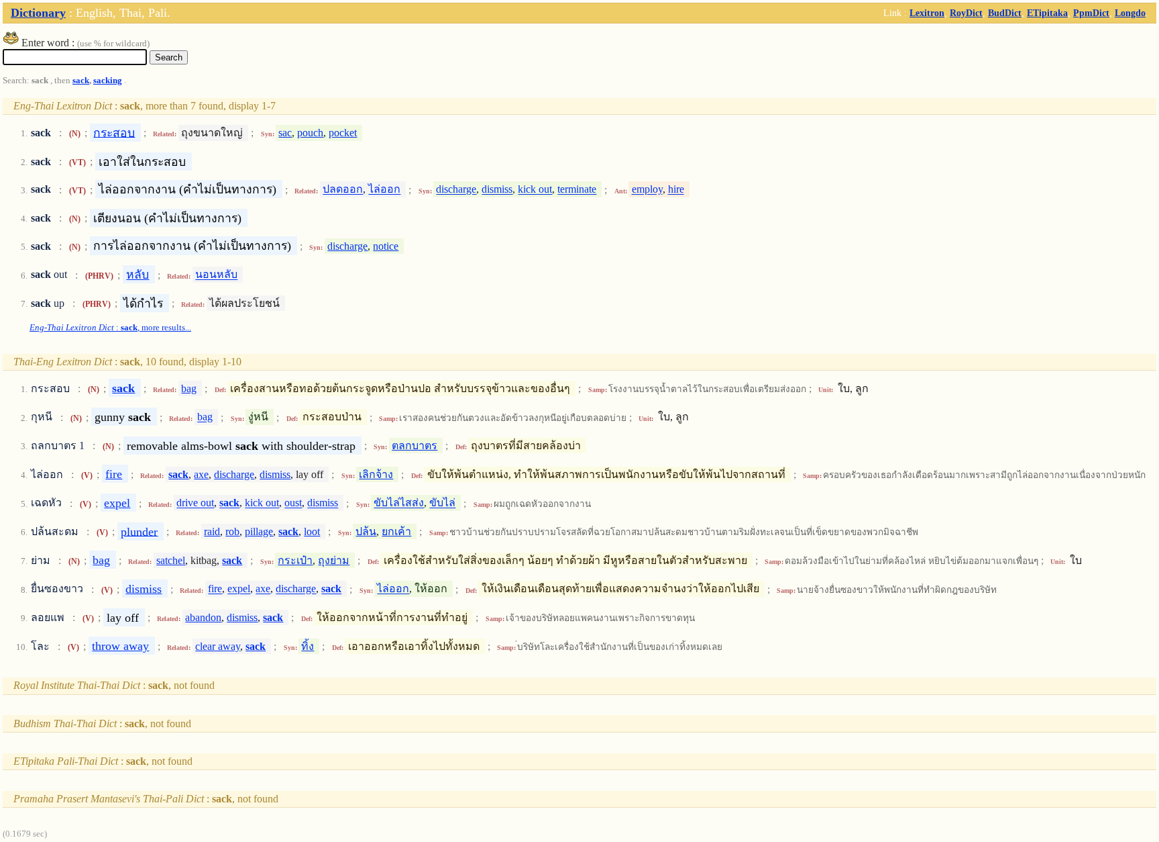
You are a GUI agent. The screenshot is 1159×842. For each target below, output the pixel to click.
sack (80, 80)
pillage (259, 531)
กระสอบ (114, 132)
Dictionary (38, 12)
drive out (195, 503)
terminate (576, 189)
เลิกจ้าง (376, 474)
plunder (139, 531)
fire (113, 474)
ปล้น (365, 531)
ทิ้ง (307, 646)
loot (312, 531)
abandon (203, 617)
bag (189, 388)
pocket (343, 132)
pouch (310, 132)
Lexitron (926, 12)
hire (676, 189)
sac (285, 132)
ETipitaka (1047, 12)
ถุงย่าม (333, 560)
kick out (535, 189)
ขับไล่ (442, 503)
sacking (107, 80)
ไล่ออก (384, 189)
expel (117, 503)
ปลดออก (343, 189)
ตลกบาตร (414, 445)
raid (212, 531)
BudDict (1005, 12)
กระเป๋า (295, 560)
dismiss (497, 189)
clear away (217, 646)
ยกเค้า (396, 531)
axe (201, 474)
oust (293, 503)
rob (232, 531)
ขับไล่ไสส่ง (399, 503)
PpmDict (1091, 12)
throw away (120, 646)
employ (647, 189)
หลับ (137, 274)
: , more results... (110, 327)
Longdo (1130, 12)
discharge (456, 189)
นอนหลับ (216, 275)
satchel (170, 560)
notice (385, 246)
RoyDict (966, 12)
